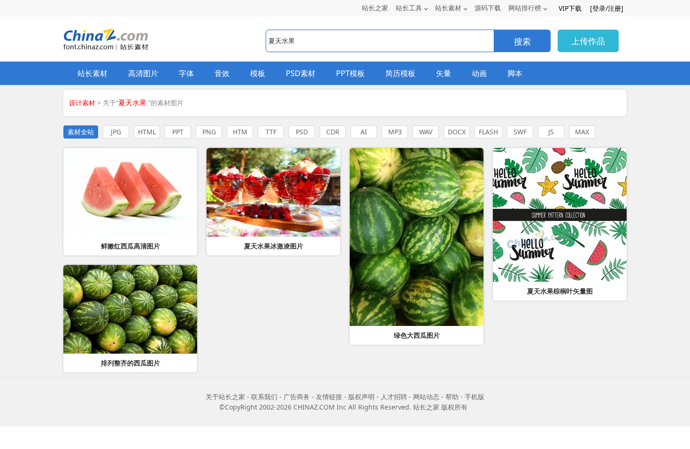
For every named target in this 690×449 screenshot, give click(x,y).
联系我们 (264, 396)
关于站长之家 (225, 396)
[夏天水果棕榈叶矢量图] (560, 215)
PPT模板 (350, 73)
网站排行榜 (524, 7)
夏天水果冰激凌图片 (273, 246)
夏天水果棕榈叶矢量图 (560, 291)
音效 (222, 73)
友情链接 (329, 396)
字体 (186, 73)
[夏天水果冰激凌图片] (273, 192)
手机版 (474, 396)
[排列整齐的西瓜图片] (130, 309)
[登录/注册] (606, 8)
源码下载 (488, 7)
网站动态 (426, 396)
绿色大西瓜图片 (417, 335)
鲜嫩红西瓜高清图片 (130, 246)
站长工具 (409, 7)
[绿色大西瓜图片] (416, 237)
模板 (257, 73)
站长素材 (448, 7)
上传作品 (588, 40)
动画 (479, 73)
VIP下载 (570, 8)
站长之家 (375, 7)
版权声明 (361, 396)
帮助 (452, 396)
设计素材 (82, 102)
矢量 (443, 73)
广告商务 (297, 396)
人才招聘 (394, 396)
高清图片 (143, 73)
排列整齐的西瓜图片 (130, 363)
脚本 (514, 73)
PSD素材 (300, 73)
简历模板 (400, 73)
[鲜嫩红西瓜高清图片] (130, 192)
